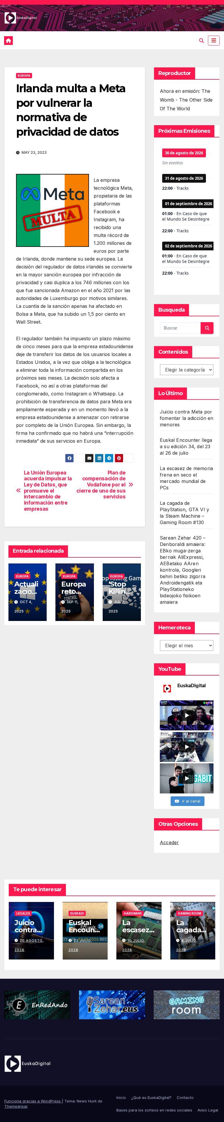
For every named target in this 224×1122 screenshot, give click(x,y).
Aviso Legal (207, 1110)
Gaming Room (189, 913)
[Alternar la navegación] (214, 41)
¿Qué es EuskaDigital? (151, 1097)
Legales (23, 913)
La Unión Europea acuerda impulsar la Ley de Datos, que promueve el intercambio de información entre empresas (48, 491)
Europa (24, 75)
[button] (201, 40)
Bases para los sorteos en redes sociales (154, 1110)
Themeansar (15, 1106)
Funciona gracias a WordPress (33, 1101)
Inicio (121, 1097)
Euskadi (77, 913)
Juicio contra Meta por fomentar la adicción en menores (187, 418)
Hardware (133, 913)
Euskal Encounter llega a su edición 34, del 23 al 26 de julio (186, 446)
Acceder (169, 842)
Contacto (185, 1097)
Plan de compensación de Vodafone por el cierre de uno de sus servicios (100, 485)
